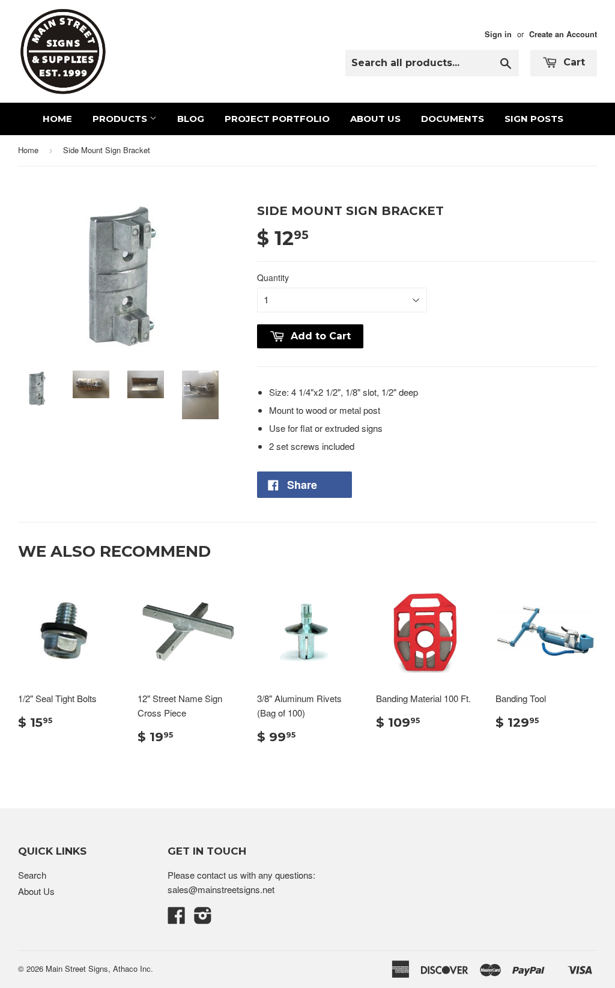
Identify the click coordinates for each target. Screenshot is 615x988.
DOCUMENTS (452, 118)
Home (57, 118)
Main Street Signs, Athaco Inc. (99, 968)
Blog (190, 118)
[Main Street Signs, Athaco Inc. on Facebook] (177, 918)
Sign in (498, 34)
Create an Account (563, 34)
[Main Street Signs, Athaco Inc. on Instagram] (203, 918)
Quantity (273, 277)
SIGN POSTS (533, 118)
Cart (572, 62)
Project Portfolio (277, 118)
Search (32, 874)
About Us (375, 118)
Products (121, 118)
